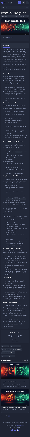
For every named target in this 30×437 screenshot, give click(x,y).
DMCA (20, 420)
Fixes (11, 16)
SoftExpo (5, 16)
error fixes (6, 346)
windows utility (7, 349)
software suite (18, 349)
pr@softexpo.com (20, 425)
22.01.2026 (10, 37)
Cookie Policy (10, 420)
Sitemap (25, 422)
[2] (12, 336)
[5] (20, 336)
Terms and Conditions (20, 422)
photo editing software (9, 356)
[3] (15, 336)
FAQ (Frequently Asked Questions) (9, 422)
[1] (9, 336)
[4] (18, 336)
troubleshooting (16, 346)
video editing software (9, 352)
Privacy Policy (16, 420)
